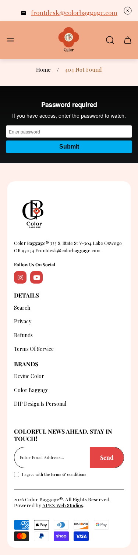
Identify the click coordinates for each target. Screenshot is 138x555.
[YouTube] (36, 277)
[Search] (110, 40)
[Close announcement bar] (127, 10)
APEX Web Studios (62, 505)
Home (43, 69)
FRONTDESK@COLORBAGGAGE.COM (74, 12)
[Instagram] (20, 277)
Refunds (23, 335)
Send (107, 457)
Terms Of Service (34, 348)
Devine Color (29, 376)
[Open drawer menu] (10, 40)
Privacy (22, 321)
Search (22, 307)
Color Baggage (31, 390)
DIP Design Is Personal (40, 403)
